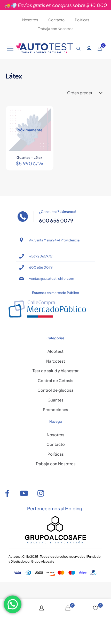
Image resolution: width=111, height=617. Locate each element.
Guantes (55, 399)
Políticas (55, 453)
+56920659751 (41, 256)
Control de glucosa (55, 390)
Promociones (55, 409)
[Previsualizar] (45, 129)
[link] (55, 529)
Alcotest (55, 351)
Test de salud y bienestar (55, 370)
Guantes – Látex (29, 157)
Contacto (55, 444)
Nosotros (55, 434)
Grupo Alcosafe (42, 561)
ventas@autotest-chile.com (51, 278)
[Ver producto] (45, 114)
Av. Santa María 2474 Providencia (54, 240)
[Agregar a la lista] (45, 121)
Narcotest (55, 360)
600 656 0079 (41, 267)
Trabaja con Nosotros (56, 463)
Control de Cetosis (55, 380)
